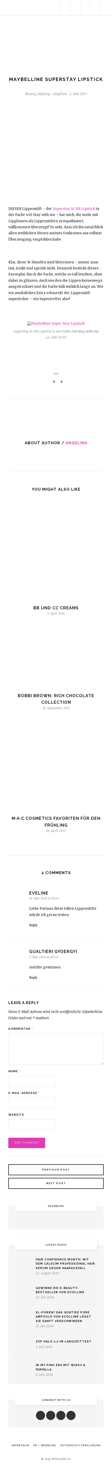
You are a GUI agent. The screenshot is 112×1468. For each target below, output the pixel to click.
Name (14, 1071)
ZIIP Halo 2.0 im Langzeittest (64, 1341)
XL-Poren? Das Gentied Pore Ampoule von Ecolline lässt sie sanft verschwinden (63, 1317)
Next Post (56, 1183)
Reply (33, 925)
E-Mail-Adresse (24, 1093)
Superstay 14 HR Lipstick (74, 209)
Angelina (77, 443)
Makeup (44, 94)
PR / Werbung (44, 1445)
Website (16, 1115)
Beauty (30, 94)
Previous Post (56, 1169)
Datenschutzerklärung (80, 1445)
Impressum (20, 1445)
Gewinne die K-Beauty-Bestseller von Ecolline (60, 1290)
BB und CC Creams (56, 607)
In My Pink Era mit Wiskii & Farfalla (60, 1367)
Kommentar (20, 1029)
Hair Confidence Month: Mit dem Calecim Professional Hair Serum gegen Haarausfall (65, 1264)
